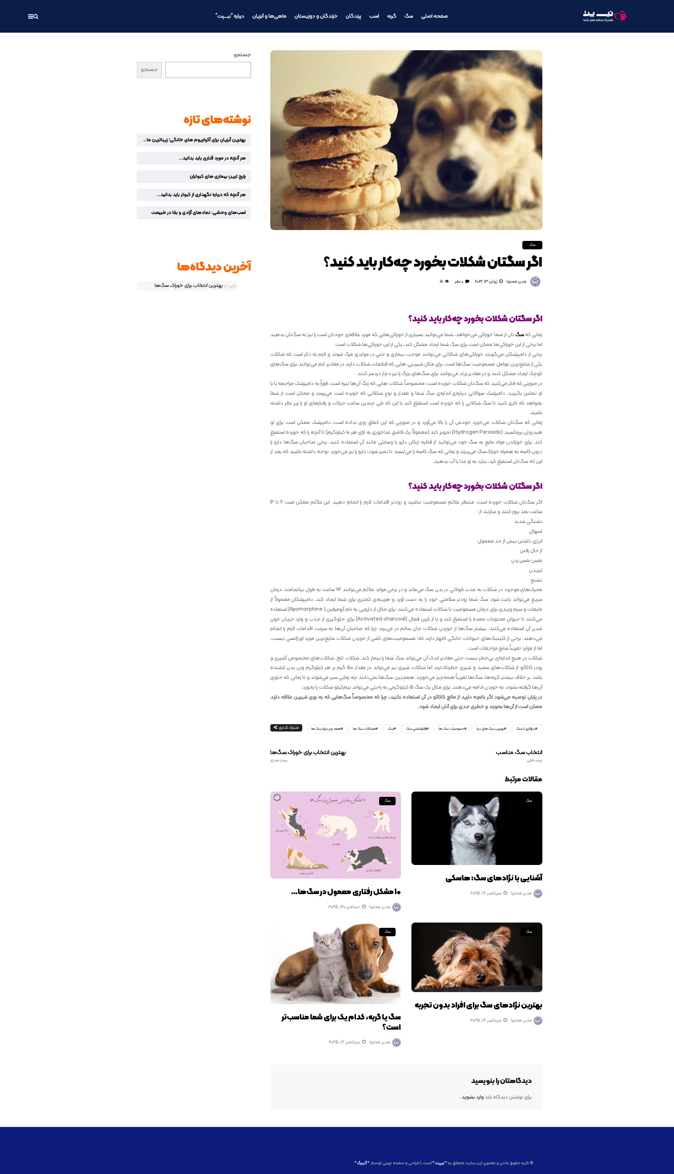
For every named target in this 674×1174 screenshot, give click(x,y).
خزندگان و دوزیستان (316, 16)
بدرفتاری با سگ (525, 729)
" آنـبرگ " (362, 1163)
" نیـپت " (439, 1163)
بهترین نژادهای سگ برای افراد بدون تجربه (478, 1005)
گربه (391, 16)
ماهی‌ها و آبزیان (269, 16)
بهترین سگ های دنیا (490, 729)
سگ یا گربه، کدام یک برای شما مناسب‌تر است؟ (341, 1023)
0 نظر (459, 281)
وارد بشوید (473, 1097)
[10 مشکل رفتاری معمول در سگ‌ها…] (335, 835)
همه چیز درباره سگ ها (326, 729)
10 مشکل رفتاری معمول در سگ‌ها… (346, 892)
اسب (374, 16)
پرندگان (353, 16)
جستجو (242, 55)
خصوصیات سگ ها (451, 729)
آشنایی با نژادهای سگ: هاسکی (493, 878)
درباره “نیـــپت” (230, 16)
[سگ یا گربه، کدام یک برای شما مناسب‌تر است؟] (335, 963)
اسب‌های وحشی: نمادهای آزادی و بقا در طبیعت (198, 212)
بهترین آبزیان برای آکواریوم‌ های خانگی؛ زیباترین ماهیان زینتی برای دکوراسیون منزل (191, 140)
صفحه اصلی (434, 16)
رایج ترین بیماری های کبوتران (218, 176)
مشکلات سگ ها (364, 729)
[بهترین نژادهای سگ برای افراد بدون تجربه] (476, 957)
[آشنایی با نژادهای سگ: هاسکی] (476, 828)
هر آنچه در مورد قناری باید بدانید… (212, 158)
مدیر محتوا (517, 281)
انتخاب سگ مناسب (519, 756)
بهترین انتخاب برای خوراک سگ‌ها (308, 756)
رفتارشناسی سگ (416, 729)
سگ (408, 16)
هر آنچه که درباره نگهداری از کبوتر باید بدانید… (201, 194)
